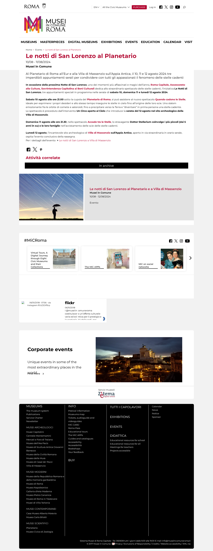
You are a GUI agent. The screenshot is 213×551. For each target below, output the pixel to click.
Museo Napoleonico (37, 487)
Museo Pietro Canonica (38, 495)
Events (131, 42)
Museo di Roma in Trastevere (41, 499)
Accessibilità (75, 445)
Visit (188, 42)
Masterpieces (52, 42)
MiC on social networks (146, 265)
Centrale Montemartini (38, 435)
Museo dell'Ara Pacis (37, 443)
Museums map (76, 414)
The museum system (37, 410)
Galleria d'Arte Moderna (39, 491)
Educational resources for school (127, 440)
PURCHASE (139, 7)
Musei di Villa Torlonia (38, 502)
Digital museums (83, 42)
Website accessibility (171, 544)
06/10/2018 (83, 313)
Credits (155, 544)
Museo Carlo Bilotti (36, 517)
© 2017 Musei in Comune (98, 544)
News (155, 410)
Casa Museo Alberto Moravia (41, 513)
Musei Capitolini (35, 432)
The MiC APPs (92, 267)
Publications (33, 414)
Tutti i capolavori (125, 407)
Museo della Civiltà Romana (41, 454)
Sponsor (156, 417)
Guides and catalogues (80, 438)
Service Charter (34, 417)
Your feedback (76, 452)
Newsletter (32, 421)
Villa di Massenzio (99, 132)
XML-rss (187, 544)
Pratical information (79, 410)
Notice (155, 413)
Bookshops (74, 448)
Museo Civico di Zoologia (39, 531)
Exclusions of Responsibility (137, 544)
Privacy (118, 544)
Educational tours (78, 431)
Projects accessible (120, 450)
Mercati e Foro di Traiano (39, 439)
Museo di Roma (34, 483)
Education (150, 42)
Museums (29, 42)
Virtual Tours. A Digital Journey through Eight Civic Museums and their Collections (39, 259)
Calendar (172, 42)
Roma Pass (74, 428)
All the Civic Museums (114, 7)
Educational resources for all (125, 443)
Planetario (32, 528)
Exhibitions (111, 42)
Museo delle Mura (35, 458)
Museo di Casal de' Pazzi (39, 462)
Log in (152, 7)
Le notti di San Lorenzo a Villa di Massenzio (85, 140)
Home (29, 49)
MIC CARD (73, 424)
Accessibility (75, 442)
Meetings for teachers (121, 447)
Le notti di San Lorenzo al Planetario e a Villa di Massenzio (136, 189)
